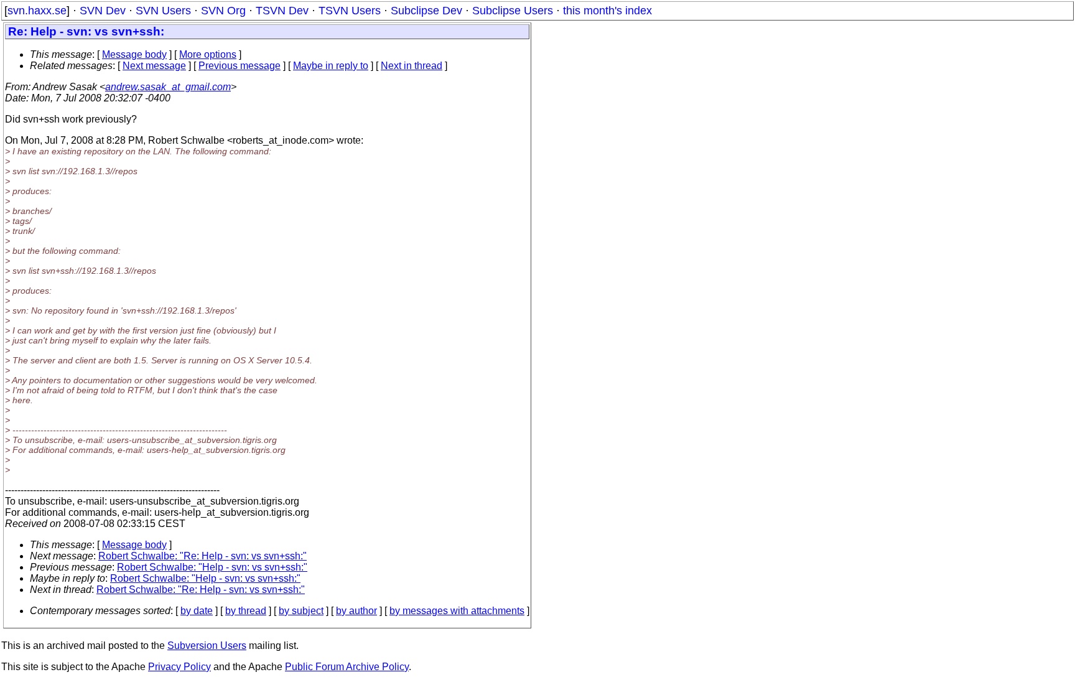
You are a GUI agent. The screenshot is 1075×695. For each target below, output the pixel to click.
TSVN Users (350, 10)
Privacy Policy (179, 666)
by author (356, 610)
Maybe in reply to (330, 65)
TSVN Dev (282, 10)
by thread (245, 610)
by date (196, 610)
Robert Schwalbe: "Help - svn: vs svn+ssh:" (212, 567)
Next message (154, 65)
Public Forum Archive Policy (347, 666)
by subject (301, 610)
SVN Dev (103, 10)
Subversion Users (206, 645)
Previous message (239, 65)
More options (207, 54)
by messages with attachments (456, 610)
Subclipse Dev (426, 10)
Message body (134, 54)
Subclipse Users (512, 10)
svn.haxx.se (37, 10)
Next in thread (411, 65)
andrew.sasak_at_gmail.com (168, 87)
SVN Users (163, 10)
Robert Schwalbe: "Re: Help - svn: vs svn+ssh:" (202, 556)
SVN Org (223, 10)
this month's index (607, 10)
